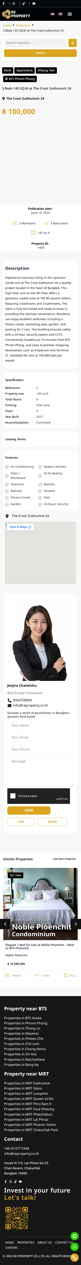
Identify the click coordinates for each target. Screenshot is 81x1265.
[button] (69, 14)
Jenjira (12, 685)
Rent (7, 70)
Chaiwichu (28, 685)
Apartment (24, 70)
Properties (23, 25)
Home (7, 25)
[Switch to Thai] (60, 14)
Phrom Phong (25, 78)
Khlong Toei (46, 70)
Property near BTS (25, 1008)
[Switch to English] (52, 14)
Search (40, 53)
